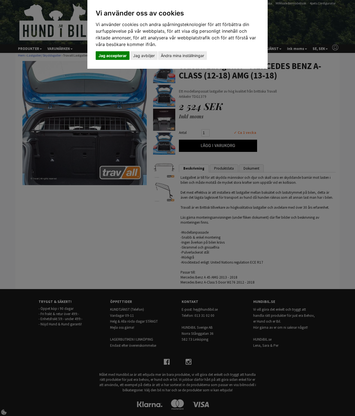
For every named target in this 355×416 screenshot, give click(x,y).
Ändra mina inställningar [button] (182, 55)
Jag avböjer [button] (144, 55)
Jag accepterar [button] (112, 55)
